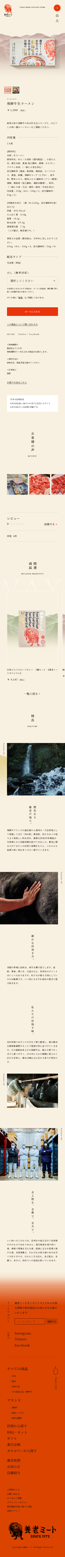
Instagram (23, 1333)
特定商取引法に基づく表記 (19, 1506)
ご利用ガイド (13, 1489)
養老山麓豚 (17, 1418)
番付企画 (13, 1444)
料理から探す (17, 1425)
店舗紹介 (13, 1472)
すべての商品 (17, 1368)
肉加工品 (16, 1386)
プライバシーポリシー (17, 1502)
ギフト (12, 1438)
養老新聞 (13, 1460)
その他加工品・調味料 (22, 1391)
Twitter (22, 334)
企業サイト (12, 1510)
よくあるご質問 (14, 1498)
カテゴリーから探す (22, 1450)
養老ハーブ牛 (18, 1412)
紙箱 (20, 297)
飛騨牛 (15, 1407)
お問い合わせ (13, 1493)
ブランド (14, 1400)
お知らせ (13, 1466)
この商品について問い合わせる (22, 324)
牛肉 (14, 1376)
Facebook (34, 334)
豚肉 (14, 1381)
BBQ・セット (17, 1432)
